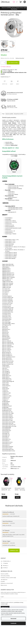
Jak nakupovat (4, 579)
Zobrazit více (14, 550)
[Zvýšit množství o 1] (6, 62)
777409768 (5, 563)
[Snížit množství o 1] (6, 63)
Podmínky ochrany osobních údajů (8, 577)
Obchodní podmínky (5, 576)
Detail (4, 497)
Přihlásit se (5, 607)
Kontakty (3, 581)
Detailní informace (5, 77)
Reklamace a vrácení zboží (7, 583)
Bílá (11, 463)
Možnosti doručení (20, 58)
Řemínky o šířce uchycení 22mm (17, 457)
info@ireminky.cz (7, 561)
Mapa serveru (4, 585)
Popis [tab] (3, 114)
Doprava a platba (4, 574)
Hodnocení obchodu (14, 505)
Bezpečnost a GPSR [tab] (18, 114)
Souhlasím (13, 623)
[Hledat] (16, 1)
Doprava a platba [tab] (9, 114)
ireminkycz (5, 567)
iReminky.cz (5, 565)
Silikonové (13, 460)
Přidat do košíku (14, 62)
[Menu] (24, 1)
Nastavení (13, 618)
